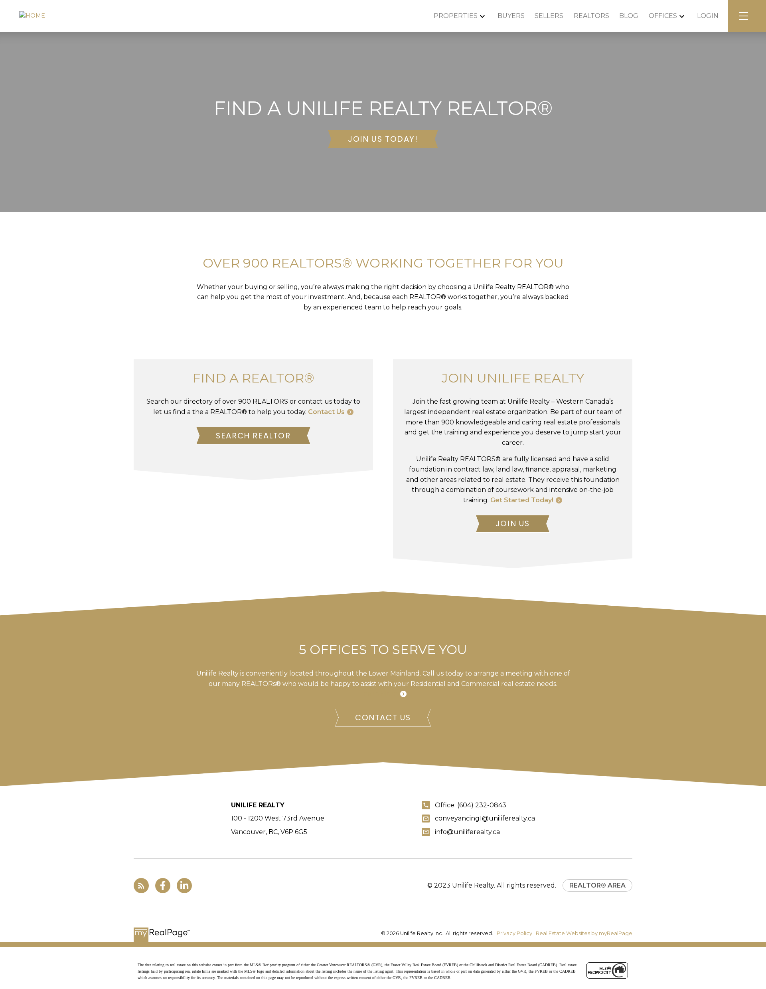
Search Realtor (253, 436)
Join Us (513, 524)
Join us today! (383, 139)
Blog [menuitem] (628, 16)
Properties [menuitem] (456, 16)
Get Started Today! (521, 500)
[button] (383, 139)
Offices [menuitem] (663, 16)
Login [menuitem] (708, 16)
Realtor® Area (597, 885)
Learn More (378, 694)
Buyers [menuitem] (511, 16)
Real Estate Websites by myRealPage (584, 933)
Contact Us (326, 412)
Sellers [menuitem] (549, 16)
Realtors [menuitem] (591, 16)
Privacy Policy (514, 933)
